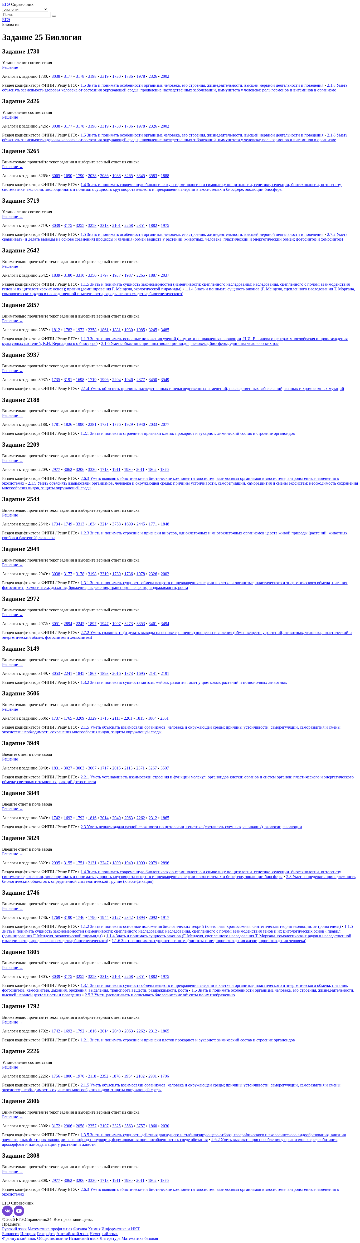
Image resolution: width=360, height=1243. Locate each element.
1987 (128, 275)
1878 (116, 1076)
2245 (80, 623)
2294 (116, 379)
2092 (153, 917)
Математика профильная (50, 1229)
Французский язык (19, 1238)
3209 (80, 718)
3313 (80, 524)
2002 (165, 76)
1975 (165, 225)
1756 (56, 1076)
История (28, 1233)
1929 (128, 424)
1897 (92, 623)
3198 (92, 76)
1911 (116, 469)
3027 (68, 768)
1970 (80, 1076)
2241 (68, 673)
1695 (141, 673)
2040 (116, 818)
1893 (104, 673)
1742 (56, 818)
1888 (165, 175)
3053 (56, 673)
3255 (80, 225)
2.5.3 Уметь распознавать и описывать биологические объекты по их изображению (160, 995)
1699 (128, 524)
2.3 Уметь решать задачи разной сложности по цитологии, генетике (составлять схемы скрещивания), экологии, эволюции (191, 827)
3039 (56, 225)
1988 (116, 175)
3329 (92, 718)
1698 (80, 379)
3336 (92, 469)
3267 (152, 768)
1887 (153, 275)
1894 (141, 917)
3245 (153, 330)
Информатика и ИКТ (120, 1229)
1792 (80, 818)
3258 (92, 225)
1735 (56, 379)
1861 (104, 330)
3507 (164, 768)
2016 (116, 673)
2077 (165, 424)
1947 (104, 623)
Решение (12, 67)
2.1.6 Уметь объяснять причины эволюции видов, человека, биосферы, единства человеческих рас (190, 343)
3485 (165, 330)
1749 (68, 524)
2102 (140, 1076)
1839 (56, 275)
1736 (128, 76)
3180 (68, 275)
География (46, 1233)
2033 (153, 424)
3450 (153, 379)
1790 (80, 175)
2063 (128, 818)
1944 (104, 917)
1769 (56, 917)
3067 (92, 768)
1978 (141, 76)
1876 (164, 469)
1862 (152, 469)
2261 (128, 718)
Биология (10, 1233)
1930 (128, 330)
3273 (128, 623)
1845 (80, 673)
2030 (165, 1126)
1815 (140, 718)
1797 (104, 275)
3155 (68, 863)
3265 (128, 175)
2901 (152, 1076)
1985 (141, 330)
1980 (128, 469)
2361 (164, 718)
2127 (116, 917)
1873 (128, 673)
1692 (68, 818)
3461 (153, 623)
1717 (104, 768)
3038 (56, 76)
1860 (153, 1126)
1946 (128, 379)
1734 (56, 524)
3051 (56, 623)
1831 (56, 768)
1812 (56, 330)
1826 (68, 424)
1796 (92, 917)
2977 (56, 469)
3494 (165, 623)
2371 (140, 768)
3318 (104, 225)
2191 (165, 673)
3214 (104, 524)
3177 (68, 76)
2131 (92, 863)
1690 (68, 175)
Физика (80, 1229)
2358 (92, 330)
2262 (141, 818)
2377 (141, 379)
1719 (92, 379)
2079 (153, 863)
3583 (153, 175)
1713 (104, 469)
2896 (165, 863)
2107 (104, 1126)
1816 (92, 818)
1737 (56, 718)
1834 (92, 524)
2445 (141, 524)
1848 (165, 524)
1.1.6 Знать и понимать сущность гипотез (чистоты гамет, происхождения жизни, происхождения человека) (209, 940)
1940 (141, 424)
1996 (104, 379)
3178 (80, 76)
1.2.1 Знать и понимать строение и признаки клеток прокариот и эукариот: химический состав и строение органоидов (188, 433)
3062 (68, 469)
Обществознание (52, 1238)
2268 (128, 225)
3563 (128, 1126)
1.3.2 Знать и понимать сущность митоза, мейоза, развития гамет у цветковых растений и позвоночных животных (184, 682)
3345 (141, 175)
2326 (153, 76)
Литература (110, 1238)
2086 (104, 175)
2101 (116, 225)
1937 (116, 275)
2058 (80, 1126)
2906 (68, 1126)
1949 (128, 863)
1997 (116, 623)
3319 (104, 76)
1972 (80, 330)
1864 (152, 718)
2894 (68, 623)
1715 (104, 718)
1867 (92, 673)
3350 (92, 275)
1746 (80, 917)
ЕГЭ (6, 19)
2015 (116, 768)
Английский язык (72, 1233)
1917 (165, 917)
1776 (116, 424)
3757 (141, 1126)
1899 (116, 863)
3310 (80, 275)
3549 (165, 379)
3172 (56, 1126)
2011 (140, 469)
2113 (128, 768)
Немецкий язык (104, 1233)
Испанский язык (84, 1238)
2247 (104, 863)
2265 (141, 275)
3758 (116, 524)
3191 (68, 379)
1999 (141, 863)
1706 (164, 1076)
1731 (104, 424)
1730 (116, 76)
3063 (80, 768)
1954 (128, 1076)
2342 (128, 917)
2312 (153, 818)
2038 (92, 175)
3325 (116, 1126)
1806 (68, 1076)
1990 (80, 424)
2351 (141, 225)
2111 (116, 718)
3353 (141, 623)
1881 (116, 330)
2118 (92, 1076)
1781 (56, 424)
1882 (153, 225)
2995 (56, 863)
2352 (104, 1076)
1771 (153, 524)
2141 (153, 673)
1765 (68, 718)
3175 (68, 225)
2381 (92, 424)
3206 (80, 469)
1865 (165, 818)
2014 (104, 818)
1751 (80, 863)
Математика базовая (139, 1238)
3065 (56, 175)
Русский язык (14, 1229)
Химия (94, 1229)
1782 (68, 330)
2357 (92, 1126)
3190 (68, 917)
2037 (165, 275)
